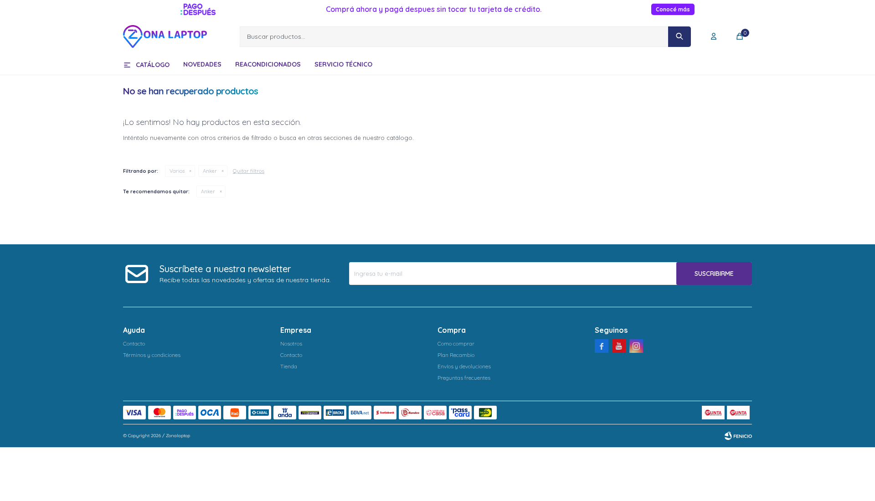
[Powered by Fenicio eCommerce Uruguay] (738, 436)
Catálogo (153, 65)
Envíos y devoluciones (464, 366)
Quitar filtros (248, 170)
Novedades (202, 64)
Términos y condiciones (151, 354)
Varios (177, 171)
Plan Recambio (456, 354)
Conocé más (673, 9)
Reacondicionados (268, 64)
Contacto (134, 343)
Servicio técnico (343, 64)
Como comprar (456, 343)
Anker (210, 171)
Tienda (288, 366)
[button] (679, 36)
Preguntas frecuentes (464, 377)
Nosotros (291, 343)
